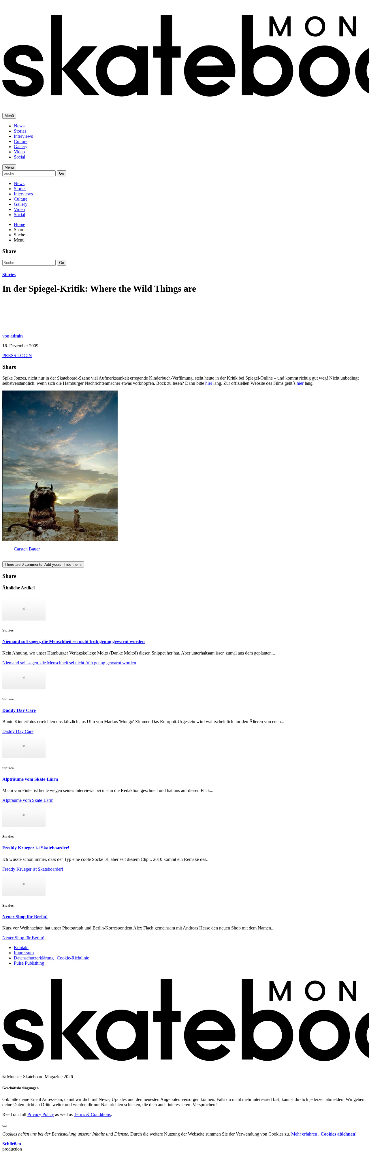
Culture (20, 141)
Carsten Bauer (27, 548)
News (19, 125)
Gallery (20, 146)
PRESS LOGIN (17, 355)
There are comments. (43, 564)
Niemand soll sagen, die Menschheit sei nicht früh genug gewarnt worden (73, 641)
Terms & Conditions (92, 1114)
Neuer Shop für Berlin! (25, 916)
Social (19, 156)
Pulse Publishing (29, 963)
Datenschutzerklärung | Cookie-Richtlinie (51, 957)
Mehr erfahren (304, 1134)
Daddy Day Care (19, 710)
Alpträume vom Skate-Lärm (30, 779)
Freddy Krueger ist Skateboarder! (35, 847)
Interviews (23, 136)
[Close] (4, 1126)
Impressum (24, 952)
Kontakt (21, 947)
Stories (20, 131)
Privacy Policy (40, 1114)
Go (61, 173)
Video (19, 151)
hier (208, 383)
